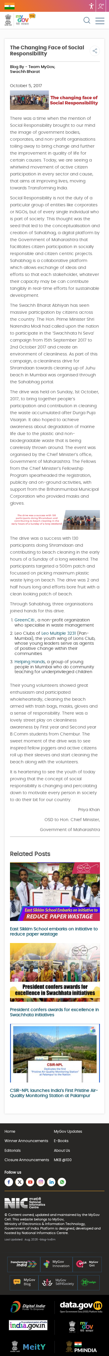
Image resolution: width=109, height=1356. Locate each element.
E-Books (61, 1141)
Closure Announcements (27, 1160)
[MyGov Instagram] (40, 1182)
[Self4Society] (58, 1285)
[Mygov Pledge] (88, 1285)
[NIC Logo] (25, 1203)
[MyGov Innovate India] (56, 1266)
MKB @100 (63, 1160)
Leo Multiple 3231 (58, 633)
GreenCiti (24, 620)
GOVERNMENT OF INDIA (10, 6)
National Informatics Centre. (45, 1233)
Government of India (22, 1228)
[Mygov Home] (17, 21)
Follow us (101, 6)
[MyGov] (81, 1332)
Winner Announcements (26, 1141)
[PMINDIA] (81, 1351)
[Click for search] (86, 20)
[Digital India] (28, 1311)
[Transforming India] (24, 1266)
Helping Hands (30, 662)
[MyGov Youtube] (30, 1182)
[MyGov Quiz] (87, 1266)
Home (10, 1131)
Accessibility (91, 6)
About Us (62, 1150)
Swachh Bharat (25, 72)
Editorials (13, 1150)
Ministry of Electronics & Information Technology (45, 1224)
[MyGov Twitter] (19, 1182)
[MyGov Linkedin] (51, 1182)
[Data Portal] (81, 1312)
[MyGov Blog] (24, 1285)
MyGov (94, 1215)
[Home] (32, 21)
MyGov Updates (68, 1131)
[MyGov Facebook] (9, 1182)
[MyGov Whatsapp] (62, 1182)
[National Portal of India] (28, 1329)
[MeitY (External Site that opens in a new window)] (28, 1351)
